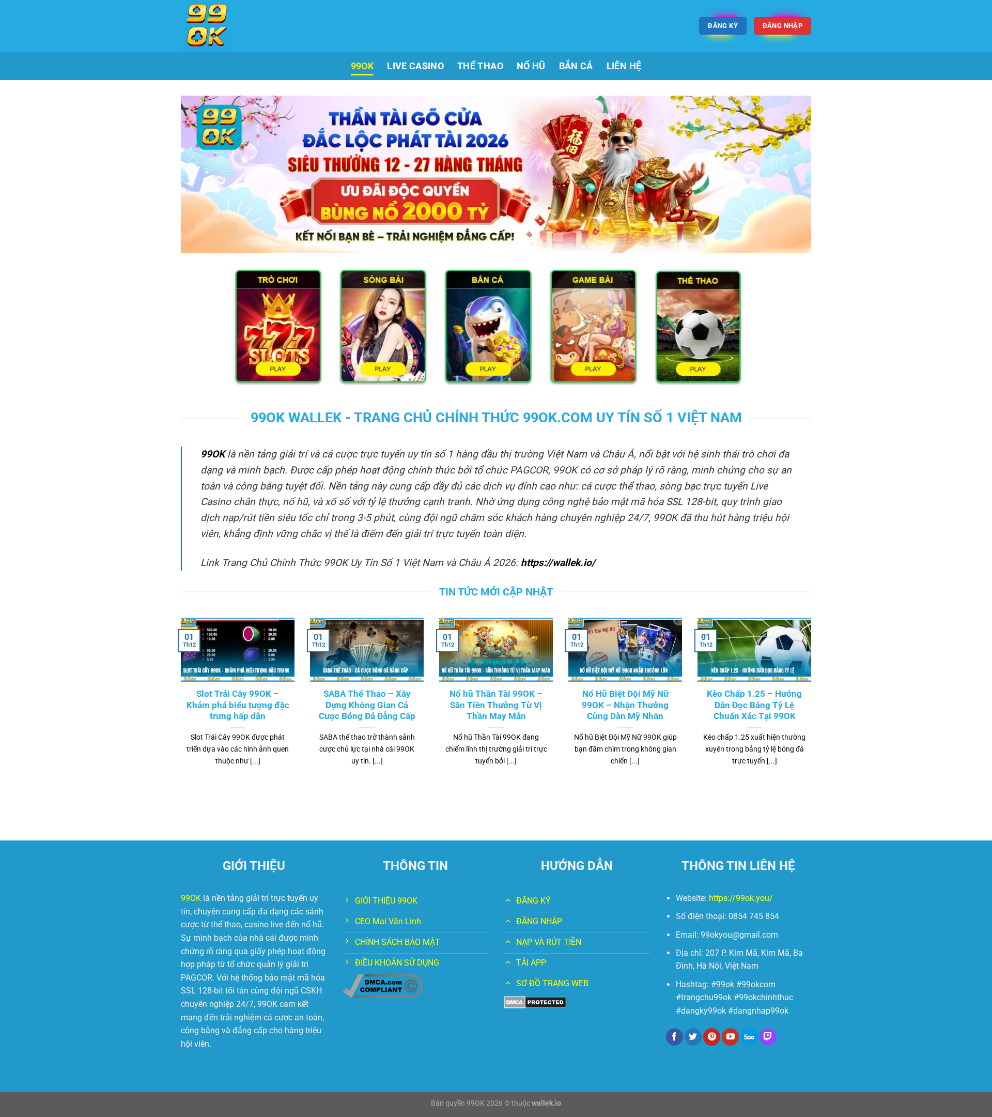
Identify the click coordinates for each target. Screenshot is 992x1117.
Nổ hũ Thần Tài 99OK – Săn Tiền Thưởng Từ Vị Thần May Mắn (496, 705)
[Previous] (179, 704)
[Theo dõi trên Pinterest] (711, 1037)
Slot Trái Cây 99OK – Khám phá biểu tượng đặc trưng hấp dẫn (238, 705)
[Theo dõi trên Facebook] (674, 1037)
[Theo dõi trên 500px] (749, 1037)
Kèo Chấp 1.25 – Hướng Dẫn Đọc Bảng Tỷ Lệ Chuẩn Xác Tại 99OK (754, 705)
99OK (212, 454)
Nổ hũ (531, 66)
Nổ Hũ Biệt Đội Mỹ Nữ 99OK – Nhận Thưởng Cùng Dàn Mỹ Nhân (625, 705)
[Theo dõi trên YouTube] (730, 1037)
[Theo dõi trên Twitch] (768, 1037)
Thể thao (480, 66)
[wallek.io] (232, 26)
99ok (362, 66)
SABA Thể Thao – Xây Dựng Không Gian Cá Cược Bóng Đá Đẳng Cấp (367, 705)
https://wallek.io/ (558, 563)
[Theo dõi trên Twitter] (693, 1037)
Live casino (415, 66)
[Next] (813, 704)
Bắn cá (576, 66)
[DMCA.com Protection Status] (535, 1001)
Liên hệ (624, 66)
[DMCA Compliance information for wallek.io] (383, 985)
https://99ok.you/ (741, 898)
